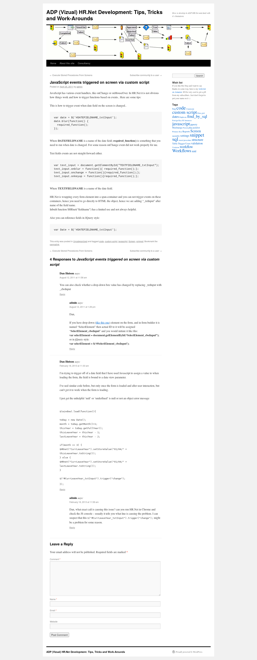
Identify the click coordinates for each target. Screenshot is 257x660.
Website (54, 621)
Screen (131, 241)
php (190, 127)
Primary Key (177, 131)
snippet (139, 241)
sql (175, 138)
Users (188, 143)
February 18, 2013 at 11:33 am (74, 365)
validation (197, 143)
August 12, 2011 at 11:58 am (73, 277)
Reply (62, 294)
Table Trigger (178, 143)
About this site (67, 63)
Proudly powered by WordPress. (189, 651)
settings (184, 136)
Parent (185, 128)
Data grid (201, 113)
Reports (186, 131)
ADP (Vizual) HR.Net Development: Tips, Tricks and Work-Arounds (104, 15)
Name (53, 599)
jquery (193, 124)
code (101, 241)
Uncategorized (80, 241)
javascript (122, 241)
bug (174, 108)
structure (197, 139)
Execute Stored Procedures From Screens (71, 75)
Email (53, 610)
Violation (175, 147)
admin (80, 86)
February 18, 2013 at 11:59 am (84, 501)
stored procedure (185, 140)
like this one (102, 322)
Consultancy (84, 63)
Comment (55, 559)
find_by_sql (197, 116)
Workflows (181, 150)
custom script (111, 241)
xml (194, 151)
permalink (54, 244)
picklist (196, 127)
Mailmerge (177, 127)
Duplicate (183, 117)
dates (175, 116)
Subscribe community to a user (146, 75)
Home (53, 63)
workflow (186, 146)
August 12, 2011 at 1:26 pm (82, 306)
